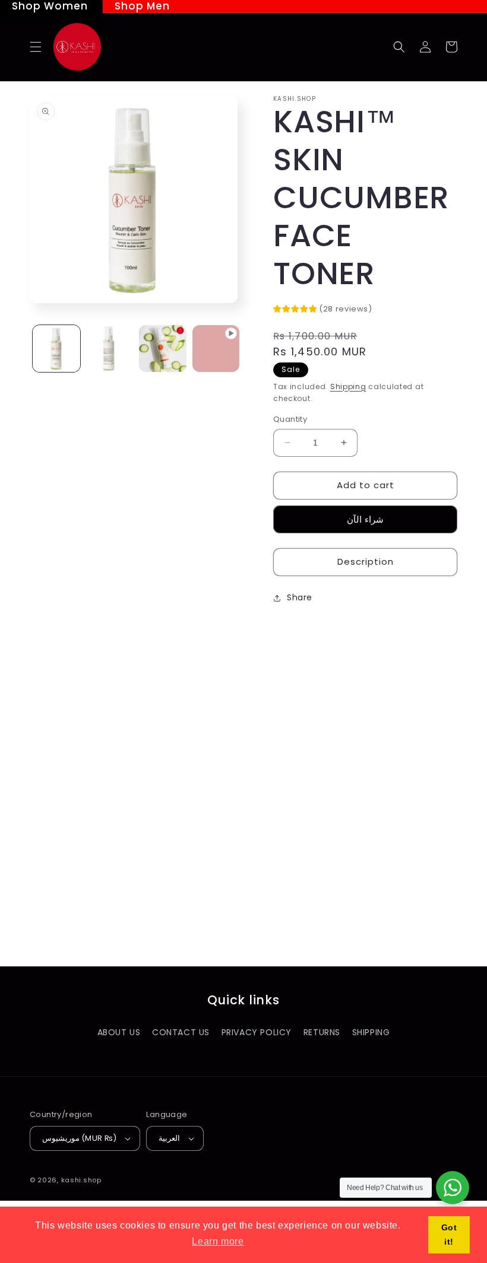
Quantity (290, 419)
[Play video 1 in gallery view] (216, 349)
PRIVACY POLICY (257, 1032)
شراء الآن (365, 519)
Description (365, 561)
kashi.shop (81, 1180)
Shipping (348, 386)
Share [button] (299, 597)
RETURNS (321, 1032)
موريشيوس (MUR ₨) (79, 1138)
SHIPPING (371, 1032)
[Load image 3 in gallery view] (162, 349)
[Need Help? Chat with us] (452, 1187)
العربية (169, 1138)
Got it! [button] (449, 1234)
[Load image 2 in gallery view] (110, 349)
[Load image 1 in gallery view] (56, 349)
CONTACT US (181, 1032)
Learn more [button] (218, 1241)
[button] (36, 47)
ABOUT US (119, 1032)
